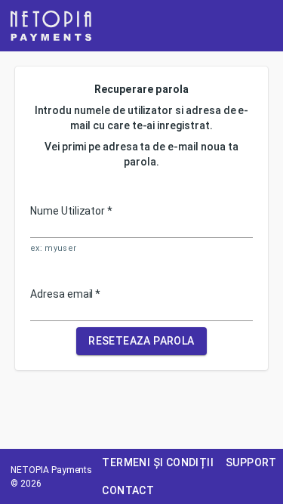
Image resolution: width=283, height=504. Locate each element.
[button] (51, 26)
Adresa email (65, 294)
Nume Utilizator (71, 211)
